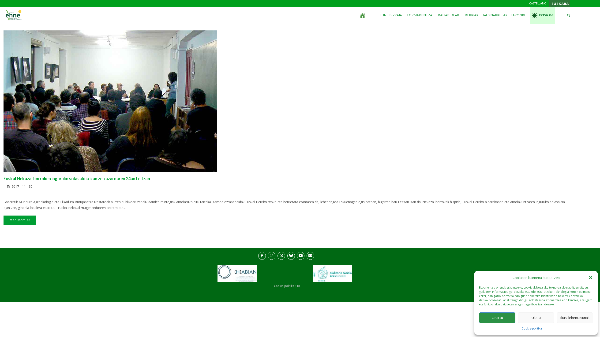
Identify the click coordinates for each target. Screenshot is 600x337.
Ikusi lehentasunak (574, 317)
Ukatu (536, 317)
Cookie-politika (532, 328)
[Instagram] (271, 256)
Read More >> (19, 220)
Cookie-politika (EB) (287, 286)
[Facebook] (262, 256)
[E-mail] (310, 256)
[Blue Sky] (291, 256)
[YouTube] (300, 256)
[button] (590, 277)
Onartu (497, 317)
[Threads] (281, 256)
